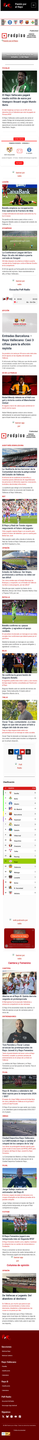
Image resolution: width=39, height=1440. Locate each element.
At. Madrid (18, 809)
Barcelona (18, 815)
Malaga (17, 873)
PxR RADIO (19, 163)
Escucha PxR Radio (8, 1401)
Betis (16, 799)
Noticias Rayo (6, 1351)
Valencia (17, 867)
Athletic (17, 894)
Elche (16, 883)
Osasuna (17, 846)
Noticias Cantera (7, 1355)
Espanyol (17, 820)
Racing (16, 857)
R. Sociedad (18, 888)
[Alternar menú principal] (33, 5)
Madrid (16, 825)
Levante (17, 878)
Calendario (5, 1375)
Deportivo (17, 841)
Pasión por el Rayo (20, 5)
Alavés (16, 804)
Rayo (16, 862)
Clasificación (6, 1371)
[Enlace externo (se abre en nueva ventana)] (19, 36)
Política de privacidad (19, 1430)
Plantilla (4, 1366)
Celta (16, 851)
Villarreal (17, 836)
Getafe (16, 830)
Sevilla (16, 793)
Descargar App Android (9, 1405)
